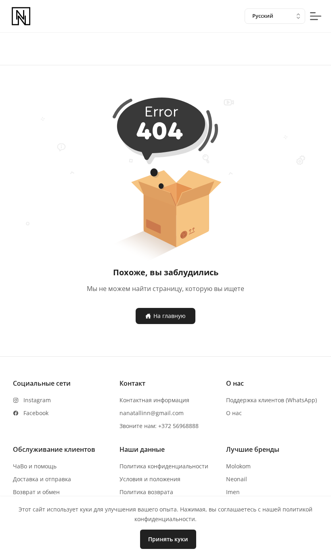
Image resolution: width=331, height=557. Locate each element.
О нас (234, 413)
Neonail (236, 479)
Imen (233, 492)
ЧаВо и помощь (35, 466)
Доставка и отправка (42, 479)
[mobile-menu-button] (315, 16)
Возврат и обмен (36, 492)
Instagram (37, 400)
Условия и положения (149, 479)
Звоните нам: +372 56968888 (159, 426)
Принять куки (168, 539)
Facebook (35, 413)
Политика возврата (146, 492)
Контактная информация (154, 400)
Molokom (238, 466)
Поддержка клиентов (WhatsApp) (271, 400)
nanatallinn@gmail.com (151, 413)
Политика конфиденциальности (163, 466)
